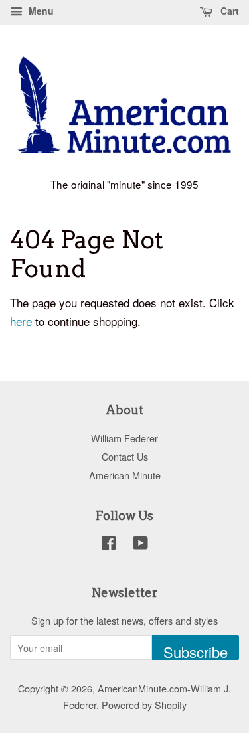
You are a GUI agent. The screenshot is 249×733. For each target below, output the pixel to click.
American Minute (125, 475)
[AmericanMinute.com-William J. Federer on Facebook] (108, 545)
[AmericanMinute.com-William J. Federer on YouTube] (140, 545)
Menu (40, 10)
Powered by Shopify (144, 705)
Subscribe (195, 650)
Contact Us (125, 456)
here (21, 321)
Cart (228, 10)
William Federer (124, 438)
